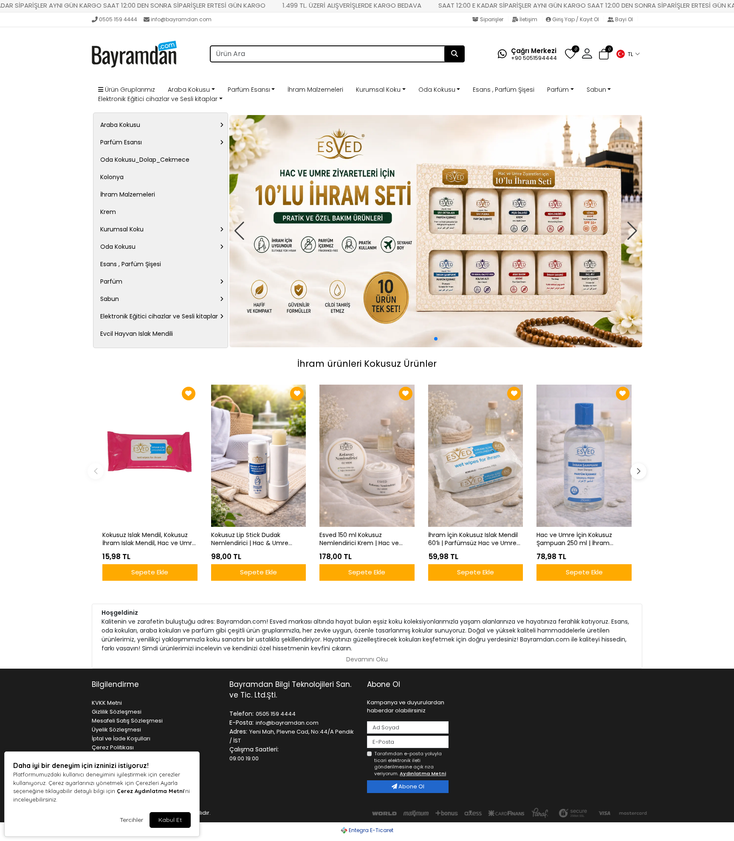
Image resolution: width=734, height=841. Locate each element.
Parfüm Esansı (249, 89)
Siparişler (492, 19)
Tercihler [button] (131, 820)
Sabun (596, 89)
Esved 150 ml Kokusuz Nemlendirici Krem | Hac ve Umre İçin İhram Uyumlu (359, 539)
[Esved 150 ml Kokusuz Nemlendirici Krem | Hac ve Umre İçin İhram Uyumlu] (367, 456)
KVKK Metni (107, 703)
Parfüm (558, 89)
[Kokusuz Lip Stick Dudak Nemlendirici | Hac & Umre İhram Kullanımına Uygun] (258, 456)
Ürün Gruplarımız (129, 89)
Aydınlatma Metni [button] (423, 773)
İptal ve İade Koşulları (121, 738)
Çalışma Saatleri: (254, 749)
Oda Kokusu (436, 89)
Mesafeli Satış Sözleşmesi (127, 721)
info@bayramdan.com (181, 19)
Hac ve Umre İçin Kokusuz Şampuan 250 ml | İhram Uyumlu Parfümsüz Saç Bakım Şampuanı (580, 539)
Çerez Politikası (113, 747)
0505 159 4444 (118, 19)
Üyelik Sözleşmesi (116, 730)
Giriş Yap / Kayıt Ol (575, 19)
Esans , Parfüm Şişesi (503, 89)
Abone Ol (410, 786)
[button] (627, 54)
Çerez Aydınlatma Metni (150, 791)
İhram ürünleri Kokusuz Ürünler (367, 363)
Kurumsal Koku (378, 89)
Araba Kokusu (189, 89)
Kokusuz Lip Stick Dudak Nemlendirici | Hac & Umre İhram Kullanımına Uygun (249, 539)
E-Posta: (241, 722)
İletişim (528, 19)
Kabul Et (170, 820)
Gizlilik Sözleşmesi (116, 712)
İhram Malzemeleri (315, 89)
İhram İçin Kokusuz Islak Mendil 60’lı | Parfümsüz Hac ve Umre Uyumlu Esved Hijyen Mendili (473, 539)
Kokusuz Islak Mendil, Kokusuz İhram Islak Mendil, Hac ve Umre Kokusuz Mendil (149, 539)
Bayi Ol (624, 19)
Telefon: (241, 713)
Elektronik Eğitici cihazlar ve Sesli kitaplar (157, 99)
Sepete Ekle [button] (149, 572)
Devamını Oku (367, 659)
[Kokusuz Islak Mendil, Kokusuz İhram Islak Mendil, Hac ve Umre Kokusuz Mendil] (150, 456)
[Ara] (454, 53)
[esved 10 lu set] (435, 231)
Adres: (238, 731)
